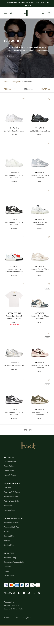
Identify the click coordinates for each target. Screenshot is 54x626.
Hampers (8, 505)
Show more (11, 56)
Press (6, 570)
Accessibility (9, 602)
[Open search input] (11, 13)
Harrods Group (10, 557)
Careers (7, 566)
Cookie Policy (9, 544)
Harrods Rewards (11, 522)
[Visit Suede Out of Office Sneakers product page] (40, 380)
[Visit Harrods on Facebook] (19, 593)
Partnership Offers (11, 526)
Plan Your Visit (10, 461)
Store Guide (9, 466)
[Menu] (5, 13)
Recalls (7, 540)
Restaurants (9, 470)
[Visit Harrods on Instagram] (24, 593)
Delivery (7, 487)
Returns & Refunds (12, 492)
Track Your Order (11, 496)
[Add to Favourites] (23, 99)
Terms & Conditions (11, 605)
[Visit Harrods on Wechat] (39, 593)
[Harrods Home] (27, 13)
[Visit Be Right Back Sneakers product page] (14, 99)
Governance (9, 575)
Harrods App (9, 509)
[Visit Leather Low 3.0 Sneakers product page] (40, 190)
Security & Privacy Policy (14, 609)
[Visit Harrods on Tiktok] (29, 593)
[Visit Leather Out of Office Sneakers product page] (14, 143)
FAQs (6, 531)
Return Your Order (11, 500)
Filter (44, 88)
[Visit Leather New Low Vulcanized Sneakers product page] (14, 237)
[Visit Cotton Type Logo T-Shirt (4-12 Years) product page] (14, 284)
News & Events (10, 474)
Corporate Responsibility (14, 561)
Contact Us (9, 535)
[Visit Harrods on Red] (34, 593)
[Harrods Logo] (27, 445)
